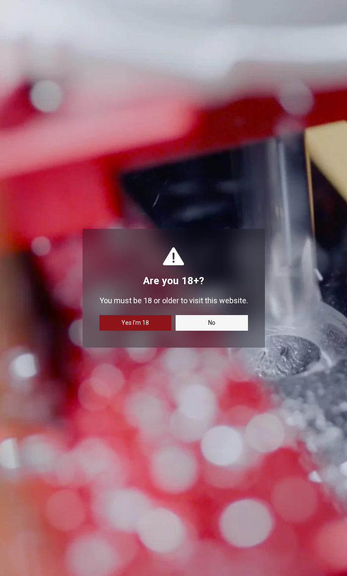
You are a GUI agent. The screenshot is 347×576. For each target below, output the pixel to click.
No (211, 322)
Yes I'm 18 (135, 322)
